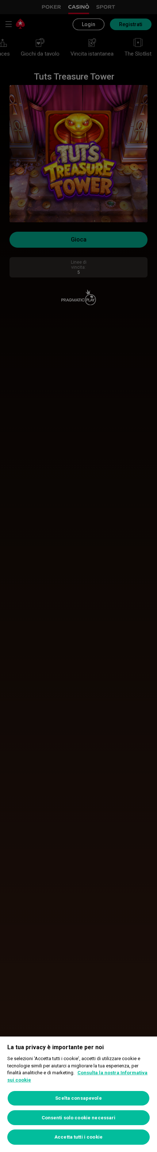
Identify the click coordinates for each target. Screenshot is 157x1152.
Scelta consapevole (78, 1098)
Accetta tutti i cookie (78, 1137)
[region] (78, 1094)
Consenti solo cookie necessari (79, 1117)
